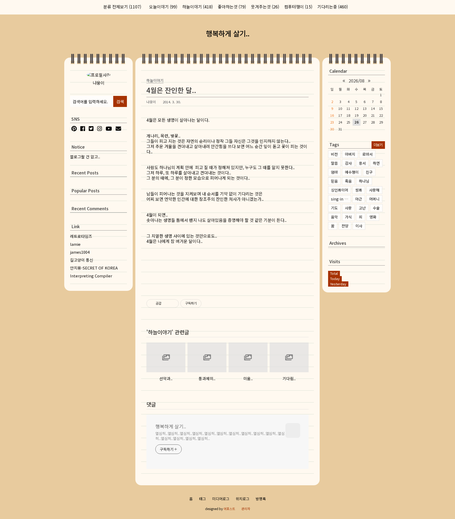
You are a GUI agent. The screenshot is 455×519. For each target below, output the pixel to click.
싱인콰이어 (339, 190)
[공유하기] (166, 303)
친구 (369, 172)
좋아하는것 (232, 6)
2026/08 (356, 80)
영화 (372, 216)
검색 (120, 101)
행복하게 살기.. (227, 33)
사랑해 (374, 190)
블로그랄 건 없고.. (85, 156)
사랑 (348, 207)
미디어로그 (220, 498)
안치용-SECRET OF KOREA (94, 268)
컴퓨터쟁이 (298, 6)
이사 (358, 225)
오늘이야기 (163, 6)
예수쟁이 (352, 172)
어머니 (374, 199)
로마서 (367, 154)
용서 (362, 163)
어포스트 (229, 508)
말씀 (334, 163)
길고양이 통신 (81, 260)
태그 (202, 498)
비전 (334, 154)
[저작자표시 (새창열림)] (203, 303)
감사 (348, 163)
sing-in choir (341, 199)
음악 (334, 216)
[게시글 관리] (173, 303)
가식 (348, 216)
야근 (358, 199)
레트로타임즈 (81, 236)
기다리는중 (332, 6)
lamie (75, 244)
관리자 (245, 508)
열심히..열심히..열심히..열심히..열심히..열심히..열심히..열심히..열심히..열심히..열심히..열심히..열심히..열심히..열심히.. (220, 436)
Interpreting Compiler (91, 275)
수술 (376, 207)
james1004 (80, 252)
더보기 (378, 144)
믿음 (334, 181)
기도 (334, 207)
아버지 (350, 154)
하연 (376, 163)
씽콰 (358, 190)
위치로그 (242, 498)
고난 (362, 207)
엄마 (334, 172)
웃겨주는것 (265, 6)
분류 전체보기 (122, 6)
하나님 (364, 181)
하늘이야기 (197, 6)
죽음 (348, 181)
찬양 (345, 225)
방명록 (261, 498)
